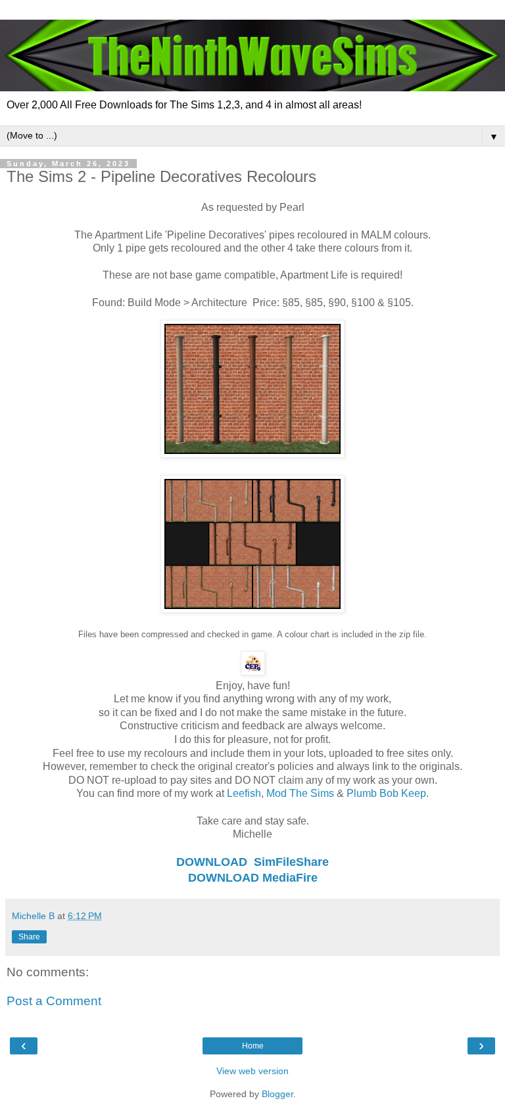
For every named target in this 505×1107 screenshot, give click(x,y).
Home (253, 1046)
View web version (252, 1071)
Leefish (244, 793)
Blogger (277, 1094)
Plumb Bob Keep (386, 793)
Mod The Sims (300, 793)
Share (29, 936)
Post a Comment (54, 1001)
